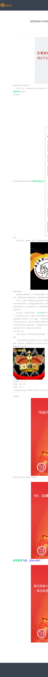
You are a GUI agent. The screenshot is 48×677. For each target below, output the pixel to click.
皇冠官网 (40, 313)
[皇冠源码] (6, 5)
